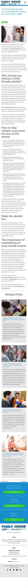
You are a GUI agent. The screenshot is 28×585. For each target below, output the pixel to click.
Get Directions (14, 492)
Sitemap (16, 567)
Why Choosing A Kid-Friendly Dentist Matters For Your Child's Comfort (12, 411)
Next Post (23, 481)
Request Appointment (14, 506)
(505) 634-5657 (13, 279)
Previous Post (5, 481)
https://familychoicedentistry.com (9, 277)
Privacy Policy (12, 567)
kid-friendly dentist (16, 48)
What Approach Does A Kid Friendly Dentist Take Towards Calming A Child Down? (13, 455)
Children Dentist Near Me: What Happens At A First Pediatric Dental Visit (13, 319)
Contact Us (14, 519)
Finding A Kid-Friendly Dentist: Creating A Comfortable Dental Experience (12, 365)
